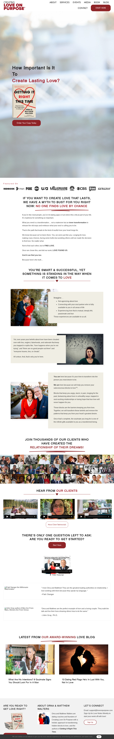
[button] (26, 123)
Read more (30, 668)
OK (99, 737)
